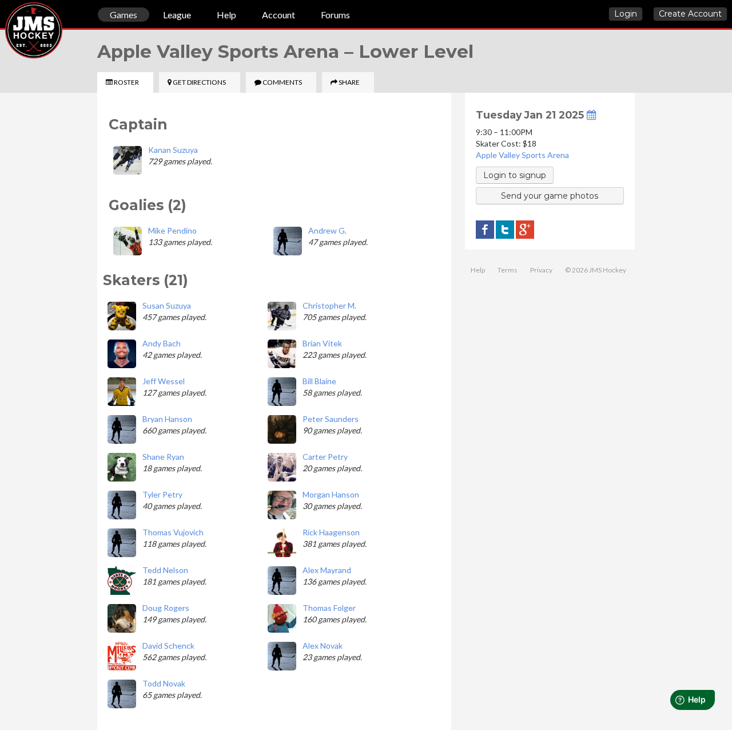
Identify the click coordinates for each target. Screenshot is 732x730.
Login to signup (514, 175)
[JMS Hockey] (5, 16)
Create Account (690, 14)
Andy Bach (161, 343)
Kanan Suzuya (173, 150)
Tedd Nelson (165, 570)
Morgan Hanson (331, 494)
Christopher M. (329, 305)
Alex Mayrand (327, 570)
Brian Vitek (322, 343)
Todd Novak (163, 683)
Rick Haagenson (331, 532)
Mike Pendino (172, 230)
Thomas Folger (329, 608)
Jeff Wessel (163, 381)
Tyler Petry (162, 494)
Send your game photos (549, 196)
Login (625, 14)
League (177, 14)
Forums (335, 14)
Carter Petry (325, 456)
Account (278, 14)
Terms (508, 270)
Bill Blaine (319, 381)
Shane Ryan (163, 456)
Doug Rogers (165, 608)
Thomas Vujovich (173, 532)
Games (123, 14)
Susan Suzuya (166, 305)
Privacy (541, 270)
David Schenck (168, 645)
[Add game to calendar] (591, 115)
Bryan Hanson (167, 419)
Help (226, 14)
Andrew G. (327, 230)
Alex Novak (323, 645)
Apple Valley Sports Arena (522, 155)
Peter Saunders (331, 419)
